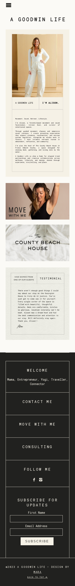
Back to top (36, 577)
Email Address (36, 526)
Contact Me (37, 401)
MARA (38, 571)
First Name (36, 513)
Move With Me (37, 424)
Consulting (37, 446)
